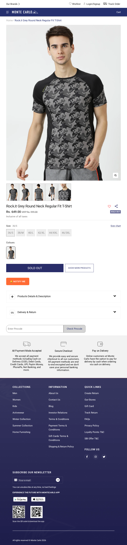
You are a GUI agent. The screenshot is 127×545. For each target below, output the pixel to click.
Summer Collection (23, 425)
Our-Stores (90, 399)
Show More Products (79, 268)
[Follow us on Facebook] (89, 457)
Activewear (18, 412)
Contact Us (54, 399)
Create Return (92, 393)
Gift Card (89, 406)
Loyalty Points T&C (94, 432)
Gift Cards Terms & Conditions (58, 438)
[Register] (58, 480)
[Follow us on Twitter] (106, 457)
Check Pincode (74, 328)
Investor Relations (58, 412)
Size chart (116, 226)
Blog (51, 406)
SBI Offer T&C (92, 438)
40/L (30, 232)
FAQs (87, 419)
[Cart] (113, 12)
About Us (53, 393)
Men (15, 393)
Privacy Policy (92, 425)
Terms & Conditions (59, 419)
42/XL (41, 232)
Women (16, 399)
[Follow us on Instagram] (97, 457)
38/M (21, 232)
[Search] (106, 12)
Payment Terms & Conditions (58, 427)
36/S (10, 232)
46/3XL (66, 232)
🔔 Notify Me (17, 281)
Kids (15, 406)
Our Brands (12, 4)
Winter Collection (22, 419)
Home (9, 20)
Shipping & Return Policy (61, 446)
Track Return (91, 412)
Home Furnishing (21, 432)
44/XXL (53, 232)
